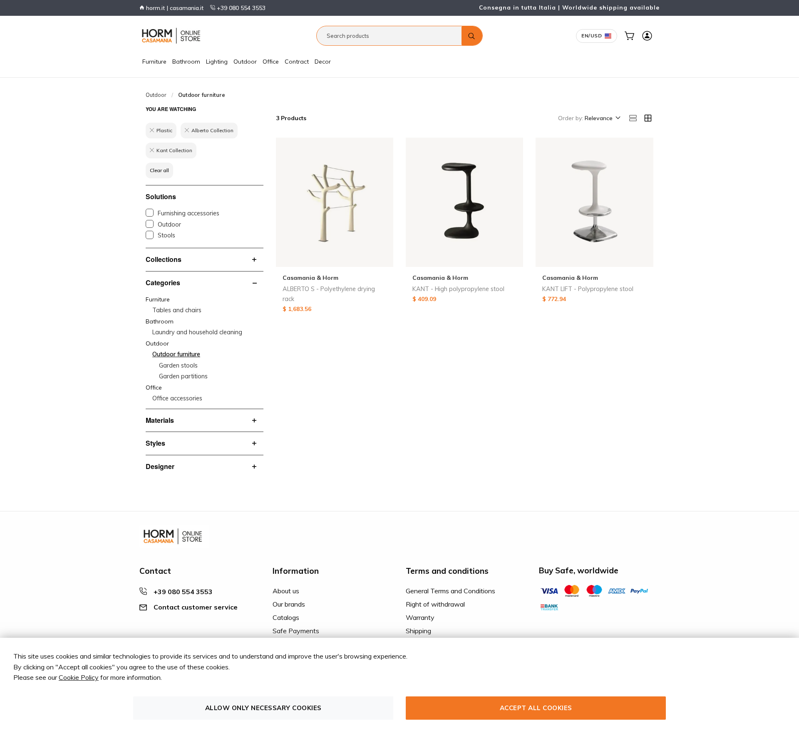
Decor (323, 61)
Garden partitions (183, 376)
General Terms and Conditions (450, 590)
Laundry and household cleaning (197, 332)
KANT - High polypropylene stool (458, 289)
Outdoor (245, 61)
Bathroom (186, 61)
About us (286, 590)
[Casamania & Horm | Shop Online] (172, 36)
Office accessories (177, 398)
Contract (297, 61)
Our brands (289, 604)
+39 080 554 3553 (240, 8)
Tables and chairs (176, 310)
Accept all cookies (536, 708)
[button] (602, 118)
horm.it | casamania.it (173, 8)
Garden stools (178, 365)
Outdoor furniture (176, 354)
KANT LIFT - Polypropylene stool (587, 289)
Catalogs (286, 617)
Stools (166, 235)
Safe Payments (296, 630)
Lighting (217, 61)
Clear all (159, 170)
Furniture (154, 61)
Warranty (420, 617)
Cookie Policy (79, 677)
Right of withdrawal (435, 604)
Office (271, 61)
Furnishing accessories (188, 213)
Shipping (418, 630)
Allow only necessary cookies (263, 708)
